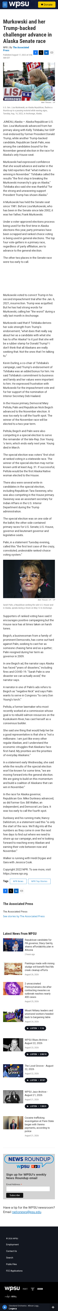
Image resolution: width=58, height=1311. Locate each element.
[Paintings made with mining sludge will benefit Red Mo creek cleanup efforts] (13, 968)
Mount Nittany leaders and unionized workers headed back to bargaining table (39, 1014)
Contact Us (11, 1251)
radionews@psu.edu (26, 1212)
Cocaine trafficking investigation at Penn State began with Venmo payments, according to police (39, 1124)
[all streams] (54, 1307)
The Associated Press (16, 49)
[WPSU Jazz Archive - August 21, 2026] (13, 1096)
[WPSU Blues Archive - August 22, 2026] (13, 1044)
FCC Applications (14, 1271)
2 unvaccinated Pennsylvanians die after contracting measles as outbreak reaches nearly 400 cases (38, 990)
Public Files (11, 1264)
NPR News (18, 881)
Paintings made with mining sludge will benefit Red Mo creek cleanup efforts (39, 967)
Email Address (14, 1184)
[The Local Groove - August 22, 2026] (13, 1070)
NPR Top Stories (39, 881)
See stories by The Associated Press (24, 916)
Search (9, 1258)
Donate (48, 4)
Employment (12, 1244)
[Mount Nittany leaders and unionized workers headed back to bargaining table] (13, 1015)
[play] (5, 1307)
